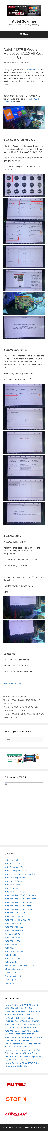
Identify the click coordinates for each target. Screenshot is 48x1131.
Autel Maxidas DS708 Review (18, 902)
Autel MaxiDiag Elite (14, 916)
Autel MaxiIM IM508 (14, 927)
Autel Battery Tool (13, 863)
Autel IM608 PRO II (29, 700)
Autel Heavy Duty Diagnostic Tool (20, 874)
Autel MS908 (11, 944)
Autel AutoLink (11, 860)
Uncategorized (11, 983)
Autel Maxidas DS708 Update (19, 909)
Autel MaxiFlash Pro (14, 923)
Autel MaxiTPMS (12, 941)
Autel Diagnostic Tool (14, 867)
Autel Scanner (24, 21)
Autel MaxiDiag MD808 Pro (17, 920)
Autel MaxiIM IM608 (14, 930)
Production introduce (14, 976)
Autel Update (11, 962)
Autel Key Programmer (16, 696)
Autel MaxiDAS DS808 (15, 913)
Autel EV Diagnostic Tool (16, 870)
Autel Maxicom (12, 888)
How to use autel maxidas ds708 (20, 965)
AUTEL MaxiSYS (12, 934)
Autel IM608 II (12, 700)
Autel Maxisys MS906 (15, 937)
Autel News (10, 948)
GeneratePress (39, 1127)
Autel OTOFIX (11, 955)
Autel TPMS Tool (12, 958)
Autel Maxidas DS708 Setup (18, 906)
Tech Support (11, 979)
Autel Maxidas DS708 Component (20, 895)
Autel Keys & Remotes (15, 881)
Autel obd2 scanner (14, 951)
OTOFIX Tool (10, 972)
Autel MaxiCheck (12, 885)
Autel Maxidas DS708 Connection (20, 899)
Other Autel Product (14, 969)
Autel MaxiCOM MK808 (15, 892)
